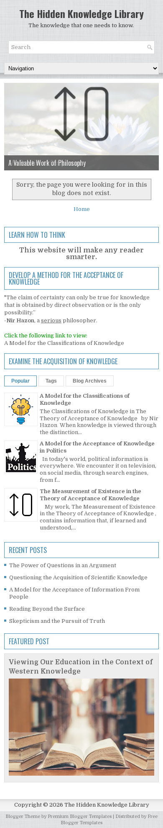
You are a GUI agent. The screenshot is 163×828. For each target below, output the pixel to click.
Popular (20, 381)
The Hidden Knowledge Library (81, 13)
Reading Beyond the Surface (47, 609)
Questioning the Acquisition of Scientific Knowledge (78, 577)
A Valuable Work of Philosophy (47, 163)
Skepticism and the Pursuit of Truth (57, 621)
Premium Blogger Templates (80, 816)
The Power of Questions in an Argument (62, 565)
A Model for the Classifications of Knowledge (64, 343)
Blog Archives (90, 381)
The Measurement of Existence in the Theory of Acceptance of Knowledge (90, 494)
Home (82, 209)
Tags (51, 381)
